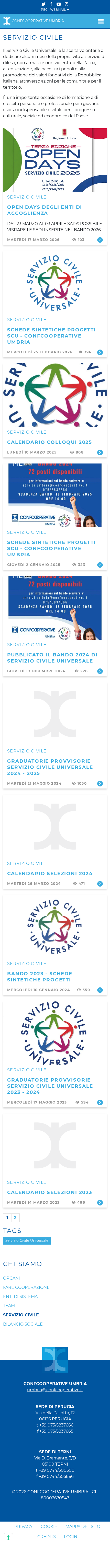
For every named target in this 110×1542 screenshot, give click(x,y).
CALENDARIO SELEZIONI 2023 (49, 1192)
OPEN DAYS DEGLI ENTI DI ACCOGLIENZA (44, 210)
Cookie (49, 1526)
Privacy (23, 1526)
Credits (46, 1536)
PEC (44, 9)
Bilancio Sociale (23, 1324)
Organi (11, 1278)
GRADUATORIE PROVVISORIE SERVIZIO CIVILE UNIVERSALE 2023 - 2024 (50, 1086)
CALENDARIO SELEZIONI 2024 (50, 873)
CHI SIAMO (22, 1264)
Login (70, 1536)
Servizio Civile (27, 197)
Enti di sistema (20, 1296)
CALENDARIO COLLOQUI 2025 (49, 442)
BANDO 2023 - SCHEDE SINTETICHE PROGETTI (39, 977)
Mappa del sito (82, 1526)
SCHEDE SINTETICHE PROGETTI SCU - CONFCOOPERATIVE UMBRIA (51, 336)
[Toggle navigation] (100, 21)
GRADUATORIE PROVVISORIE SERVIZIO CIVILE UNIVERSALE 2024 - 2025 (50, 767)
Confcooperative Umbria (38, 21)
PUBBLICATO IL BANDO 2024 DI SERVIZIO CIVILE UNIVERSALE (52, 658)
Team (9, 1305)
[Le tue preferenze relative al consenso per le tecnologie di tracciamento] (8, 1537)
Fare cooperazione (26, 1287)
